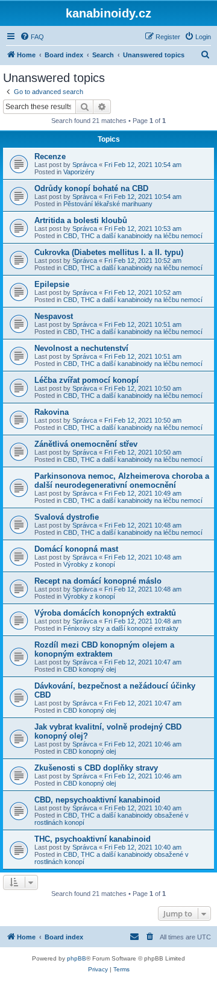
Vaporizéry (79, 171)
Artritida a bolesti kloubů (80, 220)
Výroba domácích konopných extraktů (105, 612)
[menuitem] (32, 37)
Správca (84, 164)
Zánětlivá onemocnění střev (85, 444)
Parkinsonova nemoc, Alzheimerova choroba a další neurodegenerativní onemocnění (121, 481)
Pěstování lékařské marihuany (108, 203)
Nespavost (53, 316)
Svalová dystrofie (66, 517)
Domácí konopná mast (76, 549)
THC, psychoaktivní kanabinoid (92, 839)
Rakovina (51, 412)
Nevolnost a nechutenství (81, 348)
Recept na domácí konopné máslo (98, 580)
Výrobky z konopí (89, 564)
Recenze (50, 156)
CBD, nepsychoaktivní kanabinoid (97, 799)
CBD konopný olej (89, 669)
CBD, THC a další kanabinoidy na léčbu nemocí (133, 235)
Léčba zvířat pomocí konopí (86, 380)
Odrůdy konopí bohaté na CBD (91, 188)
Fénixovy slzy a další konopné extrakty (120, 628)
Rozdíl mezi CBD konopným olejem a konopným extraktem (104, 649)
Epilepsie (51, 284)
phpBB (76, 958)
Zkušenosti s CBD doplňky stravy (96, 767)
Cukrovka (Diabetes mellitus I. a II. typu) (108, 252)
